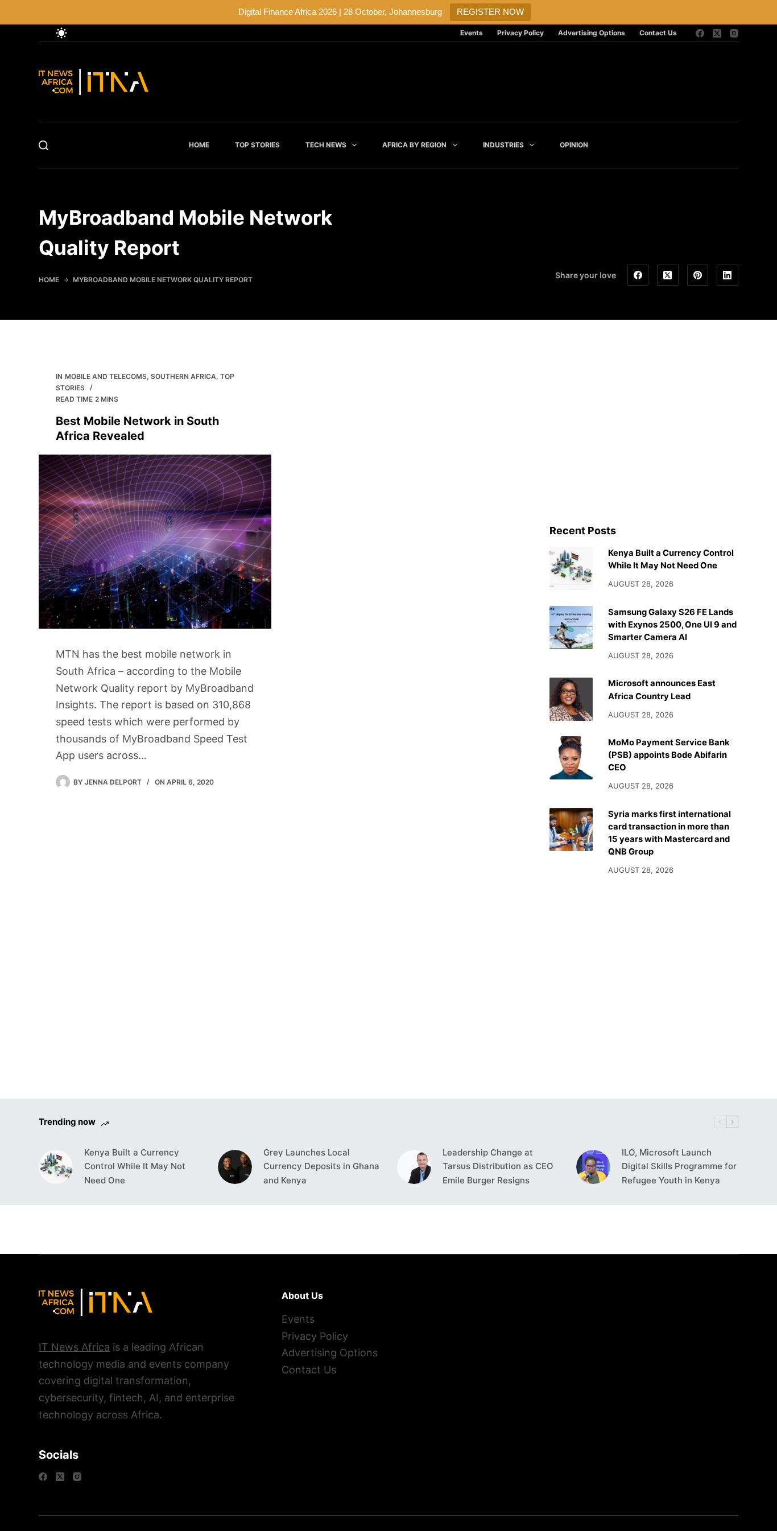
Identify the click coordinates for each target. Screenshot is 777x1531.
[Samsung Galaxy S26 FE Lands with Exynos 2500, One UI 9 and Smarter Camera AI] (571, 627)
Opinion (574, 145)
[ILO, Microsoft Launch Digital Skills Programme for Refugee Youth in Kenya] (593, 1167)
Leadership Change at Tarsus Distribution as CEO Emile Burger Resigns (498, 1166)
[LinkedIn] (727, 275)
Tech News (325, 145)
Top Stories (257, 145)
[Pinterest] (698, 275)
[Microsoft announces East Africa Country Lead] (571, 699)
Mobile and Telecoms (106, 376)
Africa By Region (414, 145)
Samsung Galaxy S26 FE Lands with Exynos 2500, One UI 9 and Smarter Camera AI (672, 624)
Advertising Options (591, 32)
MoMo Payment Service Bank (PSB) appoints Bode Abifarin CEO (669, 755)
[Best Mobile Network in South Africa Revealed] (155, 542)
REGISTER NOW (490, 11)
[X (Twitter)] (717, 33)
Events (471, 32)
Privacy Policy (520, 32)
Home (199, 145)
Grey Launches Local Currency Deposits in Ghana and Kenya (321, 1166)
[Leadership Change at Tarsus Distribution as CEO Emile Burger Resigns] (414, 1167)
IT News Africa (74, 1347)
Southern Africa (183, 376)
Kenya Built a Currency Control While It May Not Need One (134, 1166)
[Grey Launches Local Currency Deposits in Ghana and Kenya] (235, 1167)
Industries (503, 145)
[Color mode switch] (61, 33)
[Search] (43, 145)
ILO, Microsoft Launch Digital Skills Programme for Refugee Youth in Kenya (679, 1166)
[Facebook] (700, 33)
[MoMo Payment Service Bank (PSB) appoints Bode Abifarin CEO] (571, 757)
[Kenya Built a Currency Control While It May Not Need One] (571, 568)
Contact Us (658, 32)
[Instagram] (734, 33)
